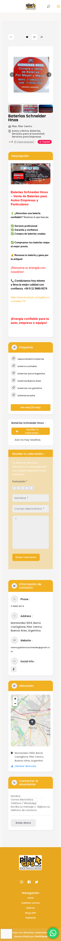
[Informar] (42, 37)
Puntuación (19, 481)
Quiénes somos (30, 902)
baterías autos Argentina (31, 373)
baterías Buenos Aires (29, 380)
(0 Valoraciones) (24, 142)
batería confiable (27, 366)
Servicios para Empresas (26, 136)
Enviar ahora (23, 822)
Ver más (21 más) (30, 407)
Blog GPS (30, 913)
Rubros (30, 908)
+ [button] (15, 699)
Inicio (30, 897)
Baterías (35, 130)
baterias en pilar (26, 395)
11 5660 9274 (17, 606)
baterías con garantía (29, 388)
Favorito (27, 37)
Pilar (14, 126)
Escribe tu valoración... (32, 431)
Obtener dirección (25, 766)
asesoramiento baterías (30, 359)
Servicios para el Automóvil (28, 133)
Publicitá (31, 917)
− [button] (15, 704)
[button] (12, 74)
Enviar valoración (26, 557)
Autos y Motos (20, 130)
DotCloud (41, 936)
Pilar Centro (25, 126)
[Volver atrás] (11, 37)
